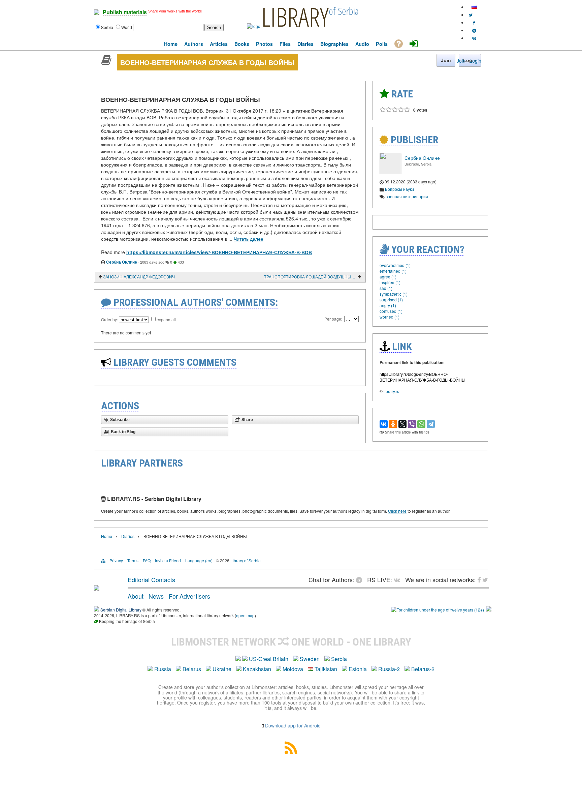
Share (247, 419)
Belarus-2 (422, 669)
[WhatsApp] (421, 424)
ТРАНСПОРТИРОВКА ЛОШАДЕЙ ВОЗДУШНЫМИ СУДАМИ (310, 276)
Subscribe (120, 419)
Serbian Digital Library (120, 609)
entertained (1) (393, 271)
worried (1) (389, 317)
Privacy (116, 560)
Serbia (339, 659)
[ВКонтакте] (384, 424)
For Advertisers (189, 596)
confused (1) (391, 311)
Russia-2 (389, 669)
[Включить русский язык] (474, 7)
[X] (402, 424)
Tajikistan (326, 669)
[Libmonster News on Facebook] (474, 22)
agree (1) (388, 276)
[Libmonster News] (471, 15)
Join (461, 60)
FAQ (147, 560)
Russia (162, 669)
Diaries (127, 536)
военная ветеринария (407, 196)
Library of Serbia (245, 560)
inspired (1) (390, 282)
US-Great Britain (268, 659)
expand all (166, 319)
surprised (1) (391, 299)
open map (245, 615)
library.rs (391, 391)
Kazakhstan (257, 669)
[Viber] (412, 424)
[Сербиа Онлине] (390, 172)
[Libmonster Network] (437, 609)
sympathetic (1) (394, 294)
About (135, 596)
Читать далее (248, 238)
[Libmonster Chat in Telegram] (360, 579)
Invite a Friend (168, 560)
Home (106, 536)
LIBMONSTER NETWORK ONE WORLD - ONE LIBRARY (291, 641)
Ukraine (222, 669)
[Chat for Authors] (474, 30)
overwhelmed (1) (395, 265)
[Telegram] (431, 424)
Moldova (293, 669)
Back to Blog (123, 431)
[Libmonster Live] (474, 38)
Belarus (192, 669)
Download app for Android (293, 725)
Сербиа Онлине (121, 262)
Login (475, 60)
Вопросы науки (399, 189)
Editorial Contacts (151, 579)
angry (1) (388, 305)
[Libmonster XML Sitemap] (291, 752)
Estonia (358, 669)
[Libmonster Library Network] (488, 609)
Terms (132, 560)
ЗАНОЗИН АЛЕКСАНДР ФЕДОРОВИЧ (139, 276)
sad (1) (386, 288)
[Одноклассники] (393, 424)
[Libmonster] (96, 588)
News (156, 596)
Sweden (310, 659)
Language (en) (199, 560)
